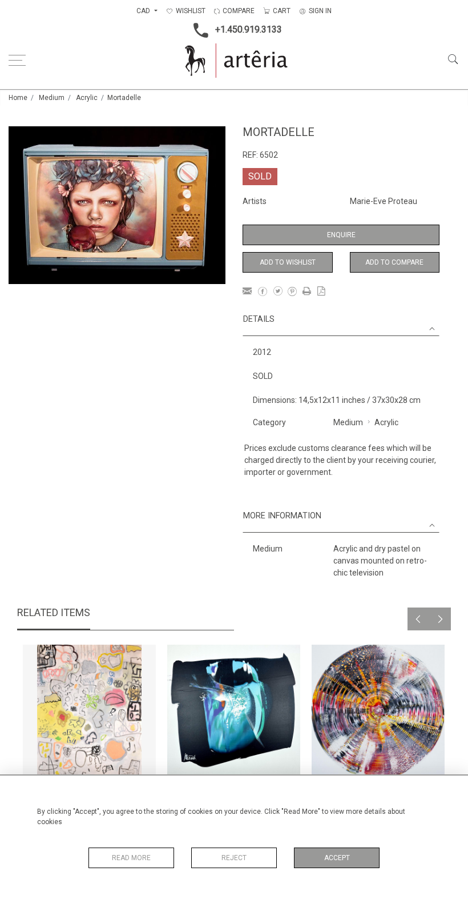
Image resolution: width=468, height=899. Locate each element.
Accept (337, 858)
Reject (234, 858)
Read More (131, 858)
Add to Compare (394, 262)
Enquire (341, 235)
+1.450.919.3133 (248, 29)
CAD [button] (144, 11)
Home (18, 98)
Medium (51, 98)
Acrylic (87, 98)
